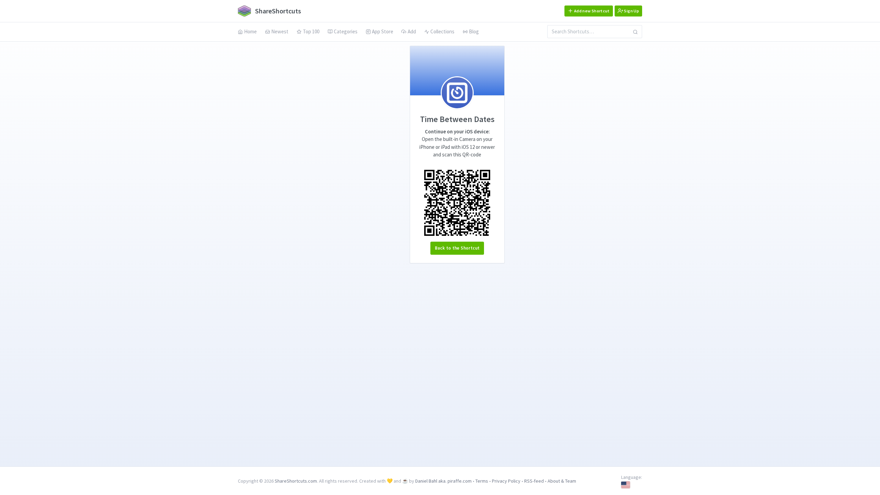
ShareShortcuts (277, 11)
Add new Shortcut (591, 10)
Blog (474, 31)
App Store (382, 31)
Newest (279, 31)
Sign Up (631, 10)
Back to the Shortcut (457, 248)
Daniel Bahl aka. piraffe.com (443, 481)
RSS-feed (534, 481)
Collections (442, 31)
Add (412, 31)
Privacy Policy (506, 481)
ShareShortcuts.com (296, 481)
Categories (346, 31)
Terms (481, 481)
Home (250, 31)
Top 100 (311, 31)
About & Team (562, 481)
